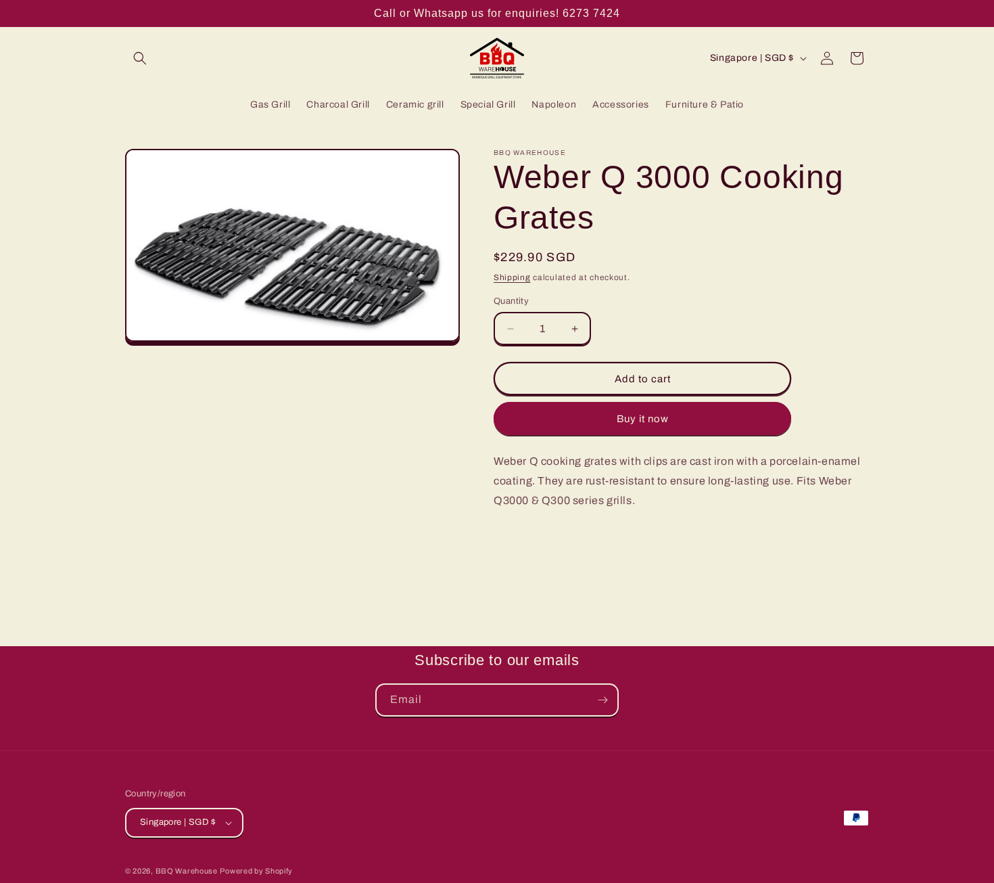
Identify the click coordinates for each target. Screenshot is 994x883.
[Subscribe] (602, 700)
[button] (140, 58)
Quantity (511, 301)
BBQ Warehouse (187, 871)
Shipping (512, 277)
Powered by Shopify (256, 871)
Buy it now (643, 418)
